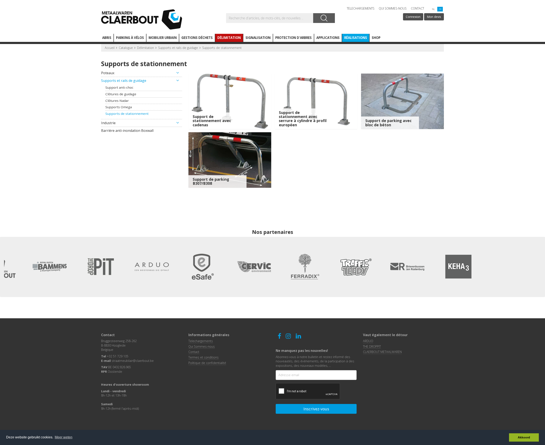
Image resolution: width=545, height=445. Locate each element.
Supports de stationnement (222, 48)
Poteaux (107, 73)
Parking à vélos (130, 38)
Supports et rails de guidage (178, 48)
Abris (106, 38)
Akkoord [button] (524, 437)
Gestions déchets (197, 38)
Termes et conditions (203, 357)
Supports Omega (118, 107)
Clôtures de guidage (120, 94)
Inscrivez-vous (316, 408)
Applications (328, 38)
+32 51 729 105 (117, 356)
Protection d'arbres (293, 38)
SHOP (376, 38)
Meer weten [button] (63, 437)
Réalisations (355, 38)
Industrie (108, 123)
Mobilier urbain (163, 38)
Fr (440, 9)
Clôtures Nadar (117, 100)
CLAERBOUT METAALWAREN (382, 352)
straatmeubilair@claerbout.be (133, 361)
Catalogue (126, 48)
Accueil (110, 48)
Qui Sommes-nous (393, 8)
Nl (433, 9)
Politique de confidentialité (207, 363)
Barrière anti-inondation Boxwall (127, 130)
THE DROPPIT (372, 346)
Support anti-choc (119, 87)
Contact (417, 8)
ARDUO (368, 341)
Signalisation (258, 38)
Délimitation (229, 38)
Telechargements (360, 8)
